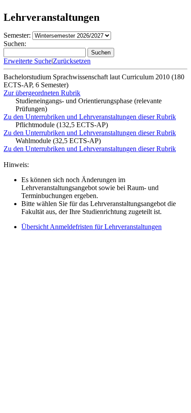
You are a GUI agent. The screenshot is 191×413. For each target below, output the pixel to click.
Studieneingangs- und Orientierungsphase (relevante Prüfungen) (89, 105)
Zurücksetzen (72, 61)
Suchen (101, 52)
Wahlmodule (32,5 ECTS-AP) (58, 140)
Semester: (17, 35)
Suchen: (15, 43)
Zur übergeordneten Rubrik (42, 93)
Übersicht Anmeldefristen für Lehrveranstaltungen (91, 226)
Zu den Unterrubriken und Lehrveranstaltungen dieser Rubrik (90, 117)
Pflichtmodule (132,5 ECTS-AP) (62, 125)
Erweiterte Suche (28, 61)
